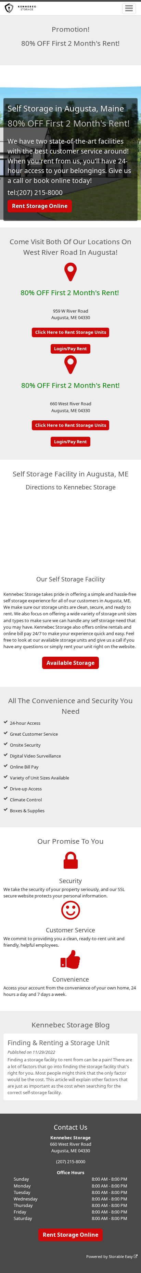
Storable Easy (121, 1256)
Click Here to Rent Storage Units (70, 332)
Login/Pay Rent (70, 348)
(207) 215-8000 (70, 1161)
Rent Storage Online (39, 206)
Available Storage (70, 663)
